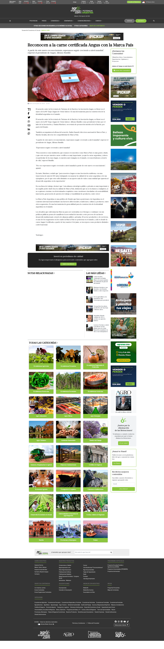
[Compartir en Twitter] (32, 118)
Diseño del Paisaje (86, 605)
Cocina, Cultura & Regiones (89, 609)
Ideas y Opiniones (61, 609)
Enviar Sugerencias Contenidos (43, 592)
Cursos (85, 565)
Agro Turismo (63, 605)
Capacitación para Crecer (108, 607)
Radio (84, 574)
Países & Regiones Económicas (56, 612)
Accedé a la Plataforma (134, 2)
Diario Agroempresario (65, 569)
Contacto (37, 574)
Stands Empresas (99, 612)
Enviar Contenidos (39, 590)
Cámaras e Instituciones (76, 607)
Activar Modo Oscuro (47, 624)
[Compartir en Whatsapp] (32, 122)
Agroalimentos (39, 605)
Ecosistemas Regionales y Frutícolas (71, 602)
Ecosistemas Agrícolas (41, 602)
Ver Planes (116, 463)
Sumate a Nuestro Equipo (41, 571)
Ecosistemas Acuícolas (116, 602)
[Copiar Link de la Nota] (32, 134)
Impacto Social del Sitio (41, 569)
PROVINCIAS (33, 21)
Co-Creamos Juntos (40, 587)
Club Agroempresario (89, 578)
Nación (113, 609)
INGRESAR (129, 20)
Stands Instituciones (110, 612)
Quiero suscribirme (68, 264)
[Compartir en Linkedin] (32, 130)
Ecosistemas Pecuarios (54, 602)
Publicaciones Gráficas (65, 572)
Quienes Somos (39, 565)
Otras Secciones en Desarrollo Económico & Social (53, 26)
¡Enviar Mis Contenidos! (122, 70)
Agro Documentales (88, 569)
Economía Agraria (51, 607)
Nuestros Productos (71, 612)
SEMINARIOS (68, 21)
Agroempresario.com (64, 567)
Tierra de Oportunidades (103, 609)
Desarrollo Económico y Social (92, 607)
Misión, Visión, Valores (40, 567)
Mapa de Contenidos (97, 26)
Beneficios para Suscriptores (85, 612)
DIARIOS (98, 21)
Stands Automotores (40, 614)
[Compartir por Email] (32, 126)
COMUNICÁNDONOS (84, 21)
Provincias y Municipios (41, 612)
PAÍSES (44, 21)
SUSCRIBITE (141, 20)
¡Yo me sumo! (123, 443)
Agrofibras (47, 605)
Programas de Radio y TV (73, 609)
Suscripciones (62, 587)
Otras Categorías (81, 26)
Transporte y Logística (63, 607)
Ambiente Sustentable (74, 605)
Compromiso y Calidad (65, 565)
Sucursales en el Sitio (89, 592)
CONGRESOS (55, 21)
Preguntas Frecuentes (114, 587)
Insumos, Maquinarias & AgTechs (101, 605)
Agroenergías (54, 605)
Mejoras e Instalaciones (117, 605)
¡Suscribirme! (123, 489)
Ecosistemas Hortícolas (88, 602)
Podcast (85, 576)
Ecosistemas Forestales (102, 602)
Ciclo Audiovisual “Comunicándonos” (93, 567)
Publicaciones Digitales (65, 574)
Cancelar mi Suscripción (65, 590)
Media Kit (85, 587)
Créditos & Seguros (40, 607)
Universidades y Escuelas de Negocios (45, 609)
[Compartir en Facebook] (32, 114)
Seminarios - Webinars (65, 580)
